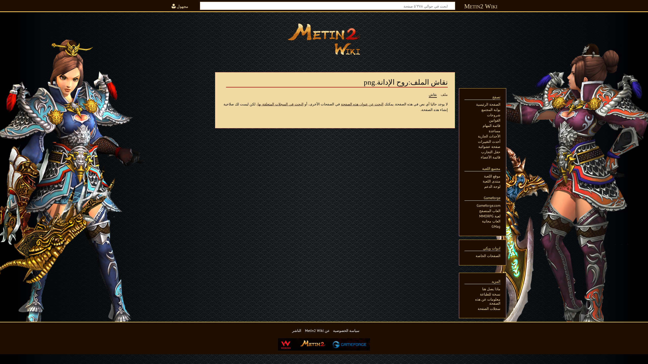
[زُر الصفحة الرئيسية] (324, 39)
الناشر (296, 330)
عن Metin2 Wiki (317, 330)
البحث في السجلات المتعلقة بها (280, 104)
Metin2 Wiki (480, 6)
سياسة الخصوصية (346, 330)
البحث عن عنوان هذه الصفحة (362, 104)
